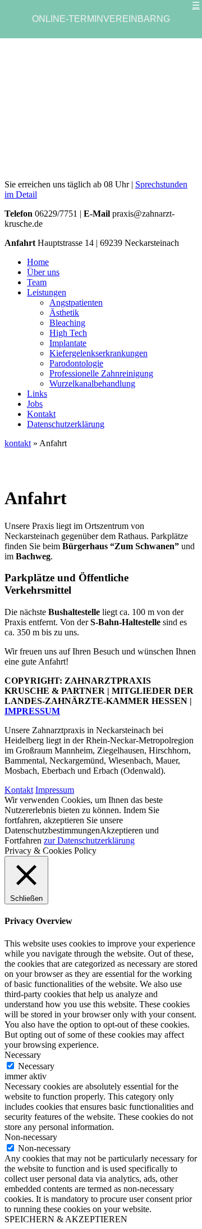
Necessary (36, 1066)
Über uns (43, 272)
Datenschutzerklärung (65, 424)
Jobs (35, 404)
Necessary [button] (22, 1055)
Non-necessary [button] (30, 1137)
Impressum (54, 790)
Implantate (67, 343)
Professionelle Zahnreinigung (101, 373)
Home (38, 262)
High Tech (68, 333)
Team (37, 282)
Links (37, 393)
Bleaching (67, 323)
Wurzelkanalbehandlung (92, 383)
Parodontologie (76, 363)
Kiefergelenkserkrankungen (98, 353)
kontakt (17, 443)
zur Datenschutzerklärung (89, 840)
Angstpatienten (76, 302)
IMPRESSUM (32, 711)
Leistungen (46, 292)
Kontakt (41, 414)
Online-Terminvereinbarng (101, 19)
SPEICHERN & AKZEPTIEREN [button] (65, 1219)
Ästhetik (64, 312)
